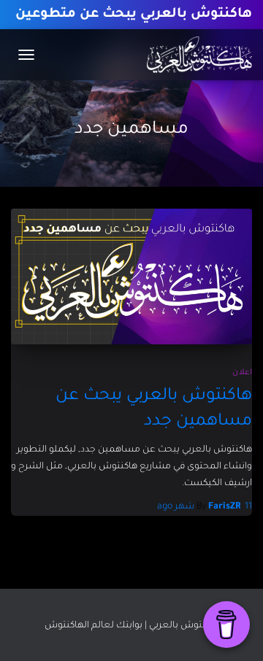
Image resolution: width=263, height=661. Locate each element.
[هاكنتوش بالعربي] (194, 54)
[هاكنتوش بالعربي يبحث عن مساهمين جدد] (131, 276)
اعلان (242, 372)
